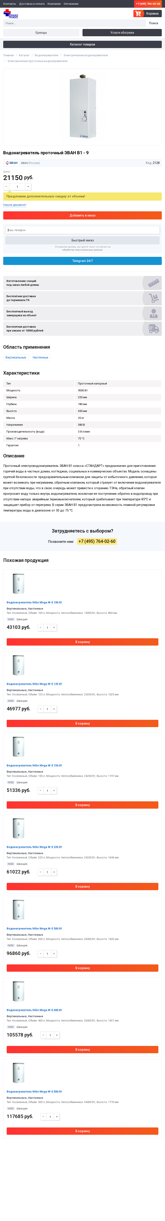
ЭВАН (24, 163)
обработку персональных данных (82, 249)
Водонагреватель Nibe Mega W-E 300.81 (34, 928)
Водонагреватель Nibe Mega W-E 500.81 (34, 1091)
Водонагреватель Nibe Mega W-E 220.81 (34, 847)
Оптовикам (71, 3)
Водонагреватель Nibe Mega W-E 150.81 (34, 765)
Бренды (41, 32)
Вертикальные (16, 357)
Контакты (9, 3)
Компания (54, 3)
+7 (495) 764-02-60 (148, 3)
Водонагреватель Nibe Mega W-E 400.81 (34, 1010)
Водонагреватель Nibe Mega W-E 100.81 (34, 602)
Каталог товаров (82, 44)
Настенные (40, 357)
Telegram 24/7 (82, 261)
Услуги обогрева (122, 32)
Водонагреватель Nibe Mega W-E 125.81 (34, 683)
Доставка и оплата (31, 3)
